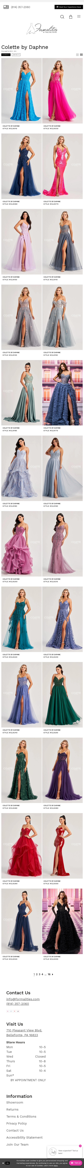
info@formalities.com (23, 999)
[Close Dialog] (3, 1163)
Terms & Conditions (21, 1116)
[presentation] (21, 91)
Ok (7, 1163)
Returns (12, 1109)
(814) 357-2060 (17, 1004)
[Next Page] (52, 974)
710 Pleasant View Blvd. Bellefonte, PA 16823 (24, 1032)
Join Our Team (17, 1144)
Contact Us (15, 1130)
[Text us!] (75, 1163)
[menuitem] (17, 7)
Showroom (14, 1102)
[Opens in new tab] (7, 1011)
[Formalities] (42, 29)
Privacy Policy (16, 1123)
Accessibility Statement (24, 1137)
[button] (71, 16)
